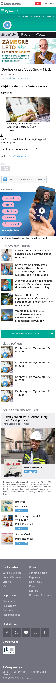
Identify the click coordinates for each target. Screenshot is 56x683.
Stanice (7, 581)
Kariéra (33, 586)
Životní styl (8, 34)
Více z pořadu (12, 343)
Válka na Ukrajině (12, 572)
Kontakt (33, 590)
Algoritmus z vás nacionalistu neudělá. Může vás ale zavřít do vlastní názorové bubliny (33, 284)
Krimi (7, 204)
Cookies (7, 672)
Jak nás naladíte (38, 572)
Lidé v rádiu (35, 581)
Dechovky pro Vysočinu (14, 78)
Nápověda (35, 577)
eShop (6, 586)
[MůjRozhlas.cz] (6, 93)
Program (23, 17)
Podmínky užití (37, 672)
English (6, 675)
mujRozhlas (8, 189)
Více (40, 34)
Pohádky (9, 211)
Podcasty (8, 610)
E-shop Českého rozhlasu (21, 410)
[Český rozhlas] (11, 3)
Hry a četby (10, 198)
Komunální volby (12, 577)
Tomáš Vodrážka (18, 156)
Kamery (51, 17)
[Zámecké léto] (28, 51)
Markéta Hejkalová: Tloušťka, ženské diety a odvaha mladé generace (33, 254)
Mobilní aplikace (11, 614)
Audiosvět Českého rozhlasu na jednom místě (24, 238)
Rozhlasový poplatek (40, 595)
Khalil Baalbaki (20, 126)
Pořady (8, 217)
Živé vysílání (10, 224)
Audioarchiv (37, 17)
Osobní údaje (20, 672)
